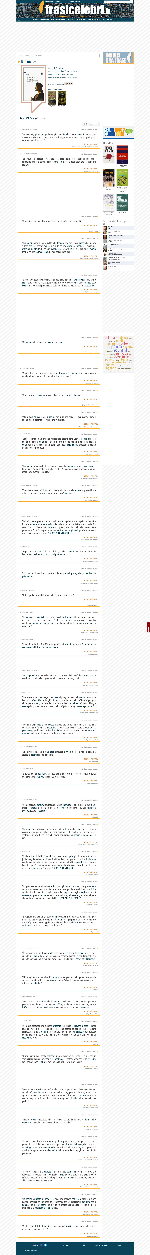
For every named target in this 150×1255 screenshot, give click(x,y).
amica (64, 530)
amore (47, 246)
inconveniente (45, 1147)
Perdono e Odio (30, 996)
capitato (85, 892)
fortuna (90, 539)
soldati (51, 724)
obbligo (80, 246)
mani (81, 134)
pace (94, 886)
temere (32, 246)
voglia (40, 617)
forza (43, 282)
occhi (66, 134)
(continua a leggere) (60, 533)
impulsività (84, 427)
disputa (47, 1171)
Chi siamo (66, 1245)
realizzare (26, 647)
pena (45, 252)
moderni (69, 886)
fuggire (74, 373)
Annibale (110, 249)
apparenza (77, 147)
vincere (51, 527)
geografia (85, 712)
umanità (95, 478)
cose (80, 1144)
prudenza (38, 417)
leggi (24, 282)
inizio (37, 647)
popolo (91, 712)
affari (86, 965)
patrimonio (60, 554)
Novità (119, 1245)
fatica (91, 727)
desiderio (86, 1201)
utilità (73, 249)
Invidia (27, 546)
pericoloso (88, 644)
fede (86, 1025)
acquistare (81, 953)
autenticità (83, 147)
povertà (96, 583)
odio (61, 342)
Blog (116, 20)
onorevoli (78, 862)
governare (90, 454)
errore (79, 959)
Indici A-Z (110, 20)
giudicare (89, 147)
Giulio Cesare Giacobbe (114, 262)
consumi (40, 804)
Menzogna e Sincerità (32, 129)
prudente (57, 1025)
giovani (74, 530)
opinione (90, 835)
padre (36, 554)
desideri (95, 1214)
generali (95, 932)
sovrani (96, 904)
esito (67, 644)
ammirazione (86, 1187)
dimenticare (86, 583)
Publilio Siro (111, 253)
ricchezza (95, 965)
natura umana (94, 561)
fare (47, 158)
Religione (28, 1021)
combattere (79, 279)
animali (87, 405)
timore (92, 249)
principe (92, 405)
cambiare (85, 478)
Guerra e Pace (30, 368)
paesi (56, 697)
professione (67, 617)
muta (43, 1062)
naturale (49, 953)
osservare (95, 147)
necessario (42, 395)
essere (34, 221)
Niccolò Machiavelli (63, 74)
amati (50, 221)
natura (27, 700)
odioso (42, 810)
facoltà (34, 807)
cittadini (37, 1092)
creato (38, 1199)
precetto (80, 1031)
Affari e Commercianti (32, 948)
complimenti (90, 171)
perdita (48, 554)
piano (81, 697)
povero (62, 807)
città (52, 751)
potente (55, 977)
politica (96, 454)
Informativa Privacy (31, 1250)
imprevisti (89, 1160)
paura (96, 231)
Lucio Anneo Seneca (113, 257)
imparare (37, 623)
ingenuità (95, 500)
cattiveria (90, 632)
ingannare (69, 493)
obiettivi (95, 1236)
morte (27, 554)
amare (92, 231)
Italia (56, 730)
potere (46, 623)
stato (96, 1107)
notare (43, 1001)
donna (34, 524)
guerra (92, 292)
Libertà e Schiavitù (31, 747)
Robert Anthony (112, 227)
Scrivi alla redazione (101, 1245)
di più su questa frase (89, 130)
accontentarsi (89, 1214)
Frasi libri (70, 20)
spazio (25, 733)
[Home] (75, 9)
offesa (25, 1007)
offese (96, 171)
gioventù (95, 539)
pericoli (90, 427)
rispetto (96, 258)
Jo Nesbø (110, 266)
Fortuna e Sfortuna (31, 516)
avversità (91, 1059)
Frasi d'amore (52, 20)
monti (37, 700)
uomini (41, 134)
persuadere (27, 730)
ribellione (90, 740)
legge (96, 292)
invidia (88, 561)
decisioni (83, 1160)
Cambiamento (29, 639)
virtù (96, 783)
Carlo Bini (110, 244)
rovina (44, 925)
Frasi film (61, 20)
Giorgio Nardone (112, 231)
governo (90, 478)
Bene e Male (29, 612)
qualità (53, 1150)
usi (94, 804)
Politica (28, 434)
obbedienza (94, 383)
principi (72, 856)
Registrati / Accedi (52, 1)
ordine (70, 1144)
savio (71, 1056)
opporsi (77, 835)
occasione (55, 249)
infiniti (54, 886)
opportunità (91, 783)
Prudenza (28, 412)
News (83, 1245)
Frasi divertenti (80, 20)
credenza (89, 466)
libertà (96, 761)
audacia (86, 539)
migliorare (71, 466)
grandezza (62, 919)
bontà (85, 632)
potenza (25, 1204)
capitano (26, 925)
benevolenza (85, 258)
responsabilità (94, 685)
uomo (75, 282)
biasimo (89, 959)
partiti (66, 1141)
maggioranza (94, 844)
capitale (58, 1059)
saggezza (90, 1068)
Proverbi (90, 20)
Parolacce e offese (31, 154)
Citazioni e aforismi (39, 20)
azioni (86, 675)
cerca (24, 1147)
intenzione (77, 922)
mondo (35, 868)
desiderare (69, 953)
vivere (68, 751)
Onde (56, 620)
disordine (63, 373)
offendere (59, 243)
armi (90, 605)
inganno (90, 500)
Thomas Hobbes (112, 235)
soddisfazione (45, 1207)
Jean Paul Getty (112, 240)
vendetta (86, 1007)
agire (91, 1236)
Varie (103, 20)
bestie (25, 285)
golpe (41, 441)
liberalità (66, 804)
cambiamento (52, 647)
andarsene (51, 727)
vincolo (70, 246)
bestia (69, 395)
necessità (79, 490)
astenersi (38, 551)
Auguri (97, 20)
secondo (87, 282)
